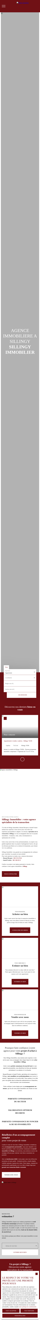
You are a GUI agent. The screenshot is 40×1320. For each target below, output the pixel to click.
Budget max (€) (9, 683)
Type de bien (7, 670)
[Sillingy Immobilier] (28, 6)
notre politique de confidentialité (27, 1307)
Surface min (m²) (9, 689)
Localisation (8, 677)
